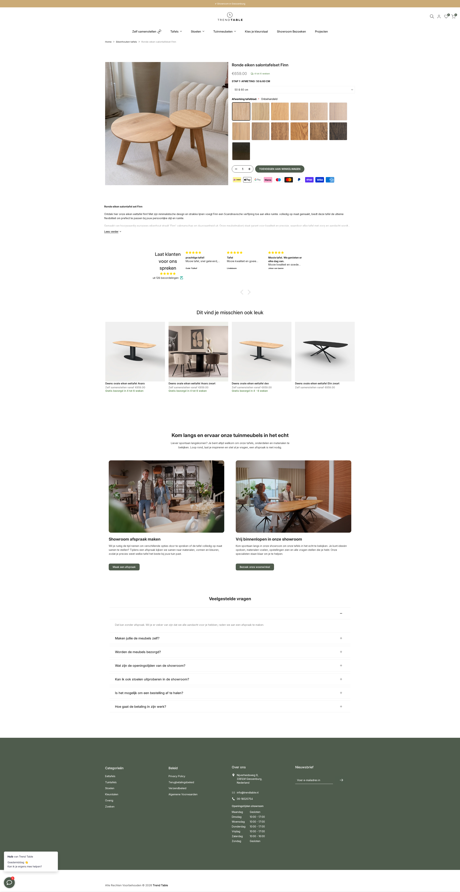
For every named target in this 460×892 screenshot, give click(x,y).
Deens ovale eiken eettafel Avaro (125, 383)
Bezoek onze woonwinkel (255, 566)
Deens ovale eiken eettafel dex (250, 383)
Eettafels (110, 776)
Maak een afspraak (124, 566)
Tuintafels (111, 782)
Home (108, 41)
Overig (109, 800)
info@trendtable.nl (248, 792)
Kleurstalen (111, 794)
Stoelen (109, 788)
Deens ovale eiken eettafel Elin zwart (317, 383)
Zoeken (109, 806)
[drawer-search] (432, 16)
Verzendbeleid (177, 788)
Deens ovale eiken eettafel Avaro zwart (192, 383)
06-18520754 (245, 798)
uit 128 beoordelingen (166, 277)
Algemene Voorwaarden (183, 794)
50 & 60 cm (241, 89)
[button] (242, 292)
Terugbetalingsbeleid (181, 782)
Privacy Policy (177, 776)
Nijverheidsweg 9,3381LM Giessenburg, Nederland (249, 779)
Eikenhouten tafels (126, 41)
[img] (167, 273)
